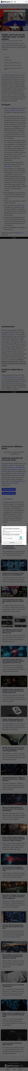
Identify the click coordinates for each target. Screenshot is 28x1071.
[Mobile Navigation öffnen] (26, 1)
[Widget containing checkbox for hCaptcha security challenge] (13, 538)
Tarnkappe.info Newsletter (12, 534)
